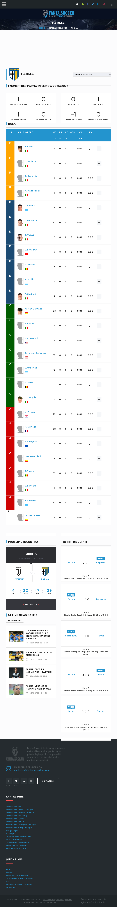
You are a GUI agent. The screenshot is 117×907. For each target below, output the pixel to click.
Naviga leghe (12, 830)
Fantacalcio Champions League (21, 824)
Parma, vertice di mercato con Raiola (38, 687)
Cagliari (100, 562)
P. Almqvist (31, 442)
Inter (71, 711)
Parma (45, 579)
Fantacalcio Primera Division (20, 812)
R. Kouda (30, 324)
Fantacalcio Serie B (15, 821)
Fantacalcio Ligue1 (15, 818)
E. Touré (29, 471)
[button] (99, 148)
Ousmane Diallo (33, 456)
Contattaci (48, 781)
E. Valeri (29, 235)
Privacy (60, 899)
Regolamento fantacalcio (18, 836)
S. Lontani (30, 486)
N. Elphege (30, 427)
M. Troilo (29, 279)
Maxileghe (11, 833)
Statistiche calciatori (16, 845)
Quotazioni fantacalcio (17, 842)
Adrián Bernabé (33, 309)
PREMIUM (10, 887)
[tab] (62, 148)
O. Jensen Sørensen (36, 353)
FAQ (8, 881)
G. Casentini (31, 176)
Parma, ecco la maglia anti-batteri (38, 671)
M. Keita (29, 383)
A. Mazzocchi (32, 191)
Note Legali (49, 899)
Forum (9, 872)
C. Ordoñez (31, 368)
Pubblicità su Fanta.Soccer (19, 884)
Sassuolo (101, 599)
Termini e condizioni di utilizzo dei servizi (47, 901)
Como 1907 (71, 635)
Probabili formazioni (16, 848)
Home (42, 28)
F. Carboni (30, 294)
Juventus (18, 579)
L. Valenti (30, 206)
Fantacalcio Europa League (19, 827)
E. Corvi (29, 147)
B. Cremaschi (32, 338)
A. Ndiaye (30, 265)
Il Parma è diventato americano (39, 654)
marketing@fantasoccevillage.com (32, 770)
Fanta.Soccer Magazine (17, 875)
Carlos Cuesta (33, 515)
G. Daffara (30, 161)
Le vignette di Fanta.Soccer (19, 878)
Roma (101, 674)
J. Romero (30, 501)
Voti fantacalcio (14, 839)
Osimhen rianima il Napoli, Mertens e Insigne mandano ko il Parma (38, 634)
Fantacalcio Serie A (15, 806)
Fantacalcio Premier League (19, 809)
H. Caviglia (31, 397)
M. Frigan (30, 412)
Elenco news (14, 620)
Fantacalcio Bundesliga (17, 815)
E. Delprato (31, 220)
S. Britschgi (31, 250)
